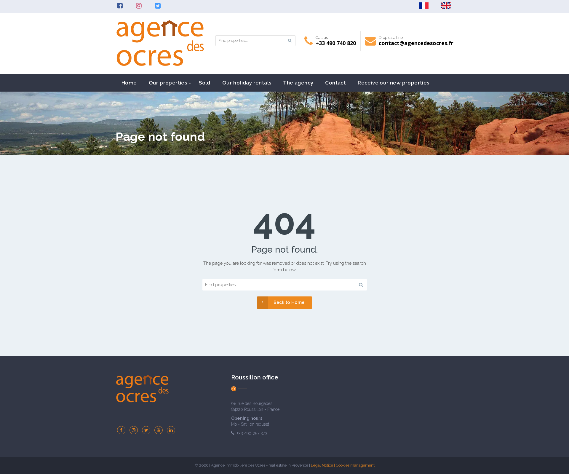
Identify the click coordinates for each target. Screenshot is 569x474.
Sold (204, 83)
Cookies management (355, 465)
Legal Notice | (323, 465)
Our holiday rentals (246, 83)
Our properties (168, 83)
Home (129, 83)
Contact (335, 83)
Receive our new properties (393, 83)
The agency (298, 83)
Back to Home (289, 302)
